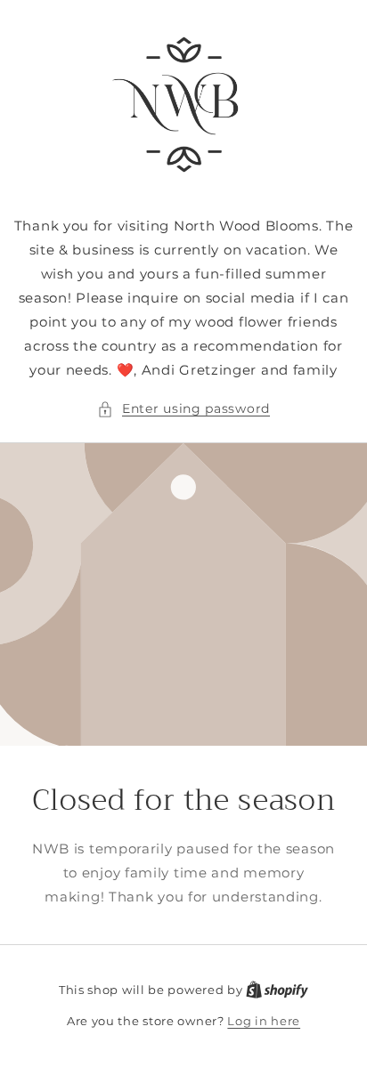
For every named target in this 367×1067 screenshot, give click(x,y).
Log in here (263, 1021)
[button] (183, 409)
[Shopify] (277, 989)
